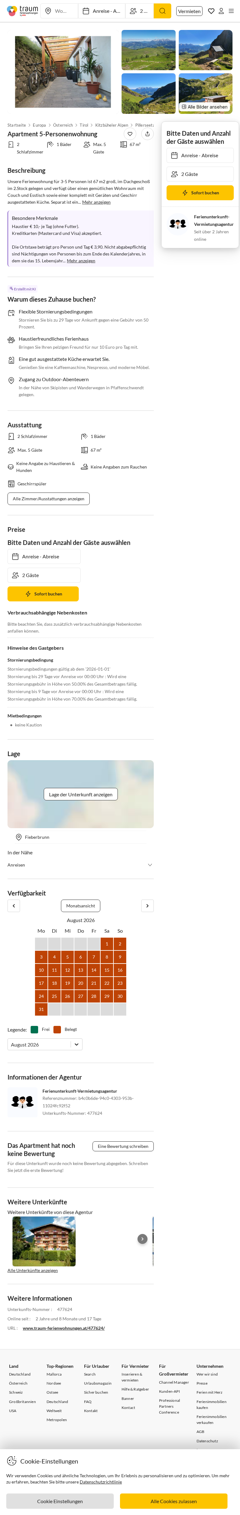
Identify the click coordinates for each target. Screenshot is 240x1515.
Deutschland (20, 1374)
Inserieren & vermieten (132, 1377)
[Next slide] (143, 1239)
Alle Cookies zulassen (174, 1501)
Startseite (17, 125)
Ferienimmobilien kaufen (212, 1404)
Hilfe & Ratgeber (135, 1389)
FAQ (88, 1401)
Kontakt (91, 1410)
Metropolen (57, 1419)
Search (90, 1374)
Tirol (84, 125)
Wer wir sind (207, 1374)
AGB (201, 1431)
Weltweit (54, 1410)
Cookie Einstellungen (60, 1501)
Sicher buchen (96, 1392)
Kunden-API (169, 1391)
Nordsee (54, 1383)
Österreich (63, 125)
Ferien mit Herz (210, 1392)
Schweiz (16, 1392)
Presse (202, 1383)
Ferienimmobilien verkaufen (212, 1419)
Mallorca (54, 1374)
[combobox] (11, 1044)
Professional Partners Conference (169, 1406)
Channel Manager (174, 1382)
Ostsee (52, 1392)
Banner (128, 1398)
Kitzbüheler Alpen (111, 125)
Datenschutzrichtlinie (101, 1481)
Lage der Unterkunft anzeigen (80, 794)
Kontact (128, 1407)
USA (13, 1410)
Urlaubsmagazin (98, 1383)
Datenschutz (207, 1441)
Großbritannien (22, 1401)
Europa (39, 125)
